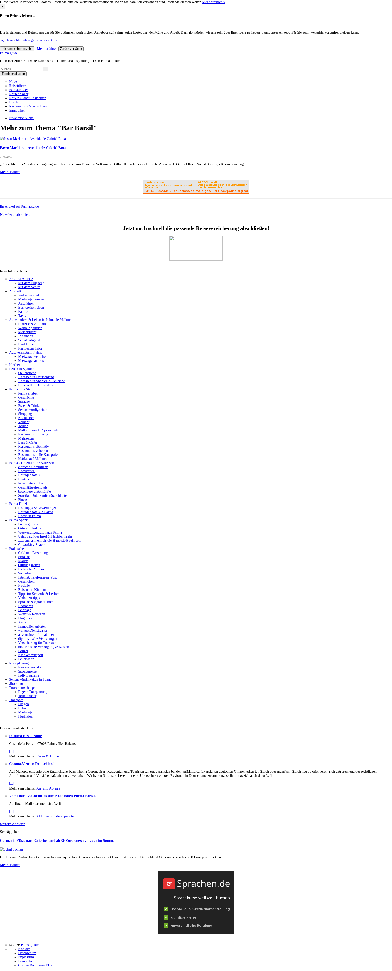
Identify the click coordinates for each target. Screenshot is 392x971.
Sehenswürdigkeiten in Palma (30, 679)
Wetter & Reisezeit (31, 614)
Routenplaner (18, 94)
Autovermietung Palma (25, 352)
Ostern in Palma (29, 528)
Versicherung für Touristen (37, 643)
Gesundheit (26, 581)
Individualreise (28, 675)
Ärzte (22, 622)
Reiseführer (17, 86)
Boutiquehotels (29, 475)
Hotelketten (26, 471)
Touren (23, 426)
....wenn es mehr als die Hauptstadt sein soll (49, 540)
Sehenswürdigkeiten (32, 410)
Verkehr (23, 422)
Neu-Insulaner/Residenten (27, 98)
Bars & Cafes (27, 442)
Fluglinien (25, 618)
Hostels (23, 479)
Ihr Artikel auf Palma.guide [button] (19, 206)
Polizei (23, 651)
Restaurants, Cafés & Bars (28, 106)
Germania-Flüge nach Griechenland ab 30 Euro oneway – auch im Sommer (58, 840)
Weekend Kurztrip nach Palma (40, 532)
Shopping (25, 414)
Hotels (13, 102)
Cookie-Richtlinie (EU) (35, 965)
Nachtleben (26, 418)
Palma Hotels (18, 504)
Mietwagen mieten (31, 299)
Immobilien (17, 110)
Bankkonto (26, 344)
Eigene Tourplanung (32, 692)
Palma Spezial (19, 520)
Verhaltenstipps (29, 598)
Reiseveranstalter (30, 667)
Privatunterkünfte (30, 483)
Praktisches (17, 549)
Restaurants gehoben (33, 450)
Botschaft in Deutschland (36, 385)
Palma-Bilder (18, 90)
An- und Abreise (21, 279)
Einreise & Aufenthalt (33, 324)
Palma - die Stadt (21, 389)
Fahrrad (23, 311)
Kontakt (24, 949)
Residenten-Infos (30, 348)
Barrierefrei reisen (31, 307)
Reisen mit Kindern (32, 589)
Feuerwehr (26, 659)
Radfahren (25, 606)
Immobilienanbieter (32, 626)
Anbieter (12, 824)
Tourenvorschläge (22, 688)
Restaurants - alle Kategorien (38, 455)
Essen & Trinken (30, 405)
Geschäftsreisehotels (32, 487)
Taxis (22, 316)
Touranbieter (27, 696)
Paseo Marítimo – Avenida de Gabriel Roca (33, 147)
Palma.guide (9, 53)
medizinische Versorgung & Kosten (43, 647)
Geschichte (26, 397)
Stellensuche (27, 373)
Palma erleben (28, 393)
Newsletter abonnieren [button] (16, 214)
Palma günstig (28, 524)
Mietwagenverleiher (32, 356)
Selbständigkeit (29, 340)
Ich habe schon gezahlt (17, 48)
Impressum (26, 957)
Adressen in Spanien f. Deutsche (41, 381)
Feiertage (24, 610)
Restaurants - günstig (33, 434)
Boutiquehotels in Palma (35, 512)
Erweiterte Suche (21, 118)
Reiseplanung (19, 663)
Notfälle (24, 585)
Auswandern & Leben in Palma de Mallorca (40, 320)
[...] (11, 751)
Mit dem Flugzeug (31, 283)
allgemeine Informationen (36, 634)
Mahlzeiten (26, 438)
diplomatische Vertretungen (37, 639)
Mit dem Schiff (29, 287)
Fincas (22, 500)
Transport (16, 700)
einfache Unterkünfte (33, 467)
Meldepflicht (27, 332)
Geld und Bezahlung (33, 553)
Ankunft (15, 291)
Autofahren (26, 303)
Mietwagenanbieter (32, 361)
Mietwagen (26, 712)
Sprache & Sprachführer (35, 602)
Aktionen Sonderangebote (55, 816)
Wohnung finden (30, 328)
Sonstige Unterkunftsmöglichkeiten (43, 495)
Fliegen (23, 704)
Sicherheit (25, 573)
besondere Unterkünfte (34, 491)
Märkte (23, 561)
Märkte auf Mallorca (32, 459)
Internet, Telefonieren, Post (37, 577)
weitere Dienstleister (32, 630)
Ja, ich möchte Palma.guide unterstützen (28, 40)
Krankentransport (30, 655)
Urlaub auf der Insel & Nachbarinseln (45, 536)
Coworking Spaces (31, 544)
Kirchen (15, 365)
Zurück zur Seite (71, 48)
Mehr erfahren (212, 2)
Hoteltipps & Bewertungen (37, 508)
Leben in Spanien (21, 369)
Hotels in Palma (29, 516)
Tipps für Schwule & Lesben (38, 594)
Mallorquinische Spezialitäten (39, 430)
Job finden (25, 336)
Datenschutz (27, 953)
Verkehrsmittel (28, 295)
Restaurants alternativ (33, 446)
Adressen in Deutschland (36, 377)
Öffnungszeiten (29, 565)
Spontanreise (27, 671)
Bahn (22, 708)
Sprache (24, 401)
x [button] (224, 2)
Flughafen (25, 716)
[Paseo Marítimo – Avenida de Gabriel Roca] (33, 139)
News (13, 82)
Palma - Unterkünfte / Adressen (31, 463)
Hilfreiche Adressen (32, 569)
